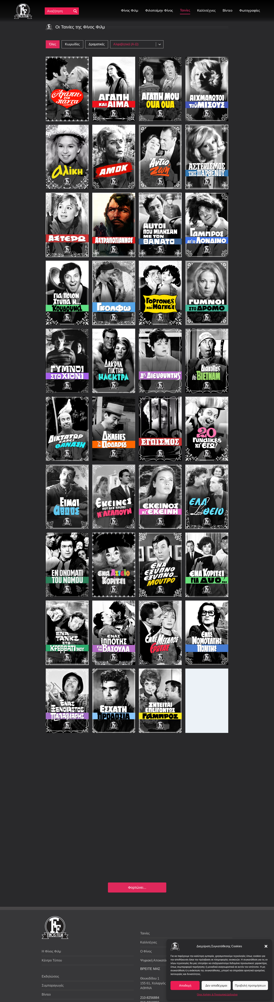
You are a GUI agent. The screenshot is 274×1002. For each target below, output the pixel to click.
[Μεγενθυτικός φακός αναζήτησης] (75, 11)
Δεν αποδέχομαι (216, 985)
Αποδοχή (185, 985)
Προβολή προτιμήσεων (250, 985)
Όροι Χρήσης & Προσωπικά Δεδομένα (217, 994)
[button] (266, 946)
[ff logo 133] (23, 5)
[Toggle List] (159, 44)
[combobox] (134, 44)
